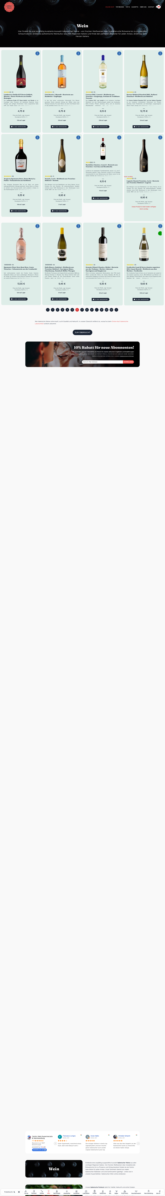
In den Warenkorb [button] (24, 128)
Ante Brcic (121, 1137)
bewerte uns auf (38, 1151)
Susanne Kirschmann (97, 1137)
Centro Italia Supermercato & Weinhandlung (42, 1139)
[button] (161, 1191)
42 (107, 311)
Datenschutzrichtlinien (127, 357)
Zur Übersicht (82, 334)
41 (101, 311)
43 (111, 311)
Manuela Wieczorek (69, 1137)
